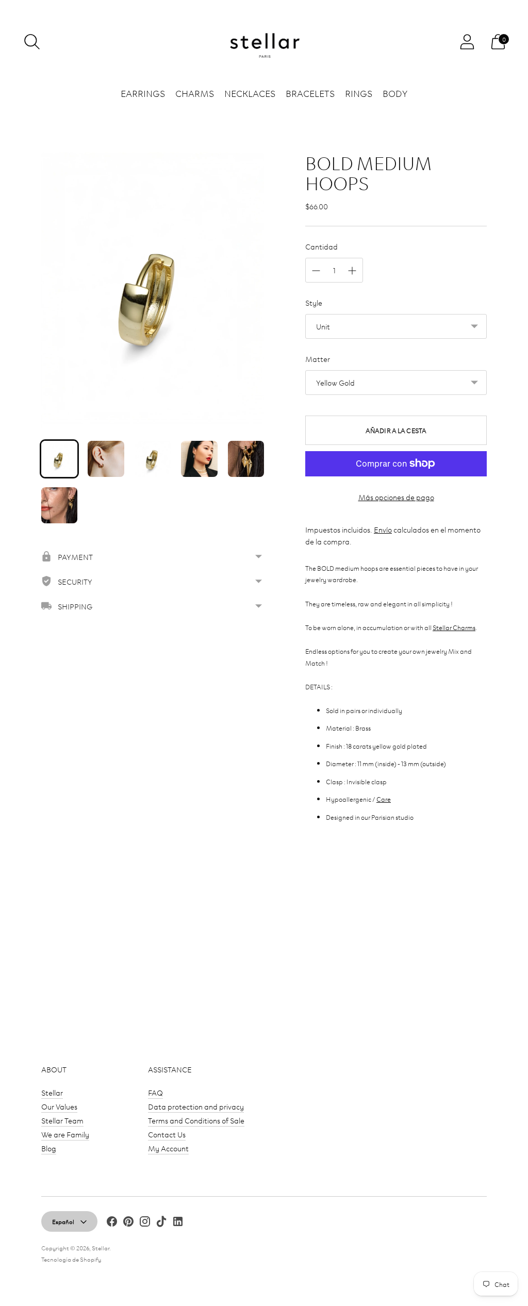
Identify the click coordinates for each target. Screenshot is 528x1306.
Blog (48, 1148)
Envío (383, 529)
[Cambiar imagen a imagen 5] (246, 459)
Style (313, 302)
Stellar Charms (454, 627)
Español (63, 1221)
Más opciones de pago (396, 496)
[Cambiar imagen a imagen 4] (199, 459)
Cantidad (321, 246)
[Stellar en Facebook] (112, 1222)
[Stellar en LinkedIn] (178, 1222)
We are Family (65, 1134)
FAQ (155, 1092)
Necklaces (249, 93)
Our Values (59, 1106)
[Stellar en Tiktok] (161, 1222)
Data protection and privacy (196, 1106)
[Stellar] (264, 42)
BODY (395, 93)
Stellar (52, 1092)
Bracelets (310, 93)
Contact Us (167, 1134)
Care (383, 798)
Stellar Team (62, 1120)
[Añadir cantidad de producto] (352, 270)
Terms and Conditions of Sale (196, 1120)
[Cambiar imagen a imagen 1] (59, 459)
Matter (317, 358)
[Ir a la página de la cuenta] (467, 41)
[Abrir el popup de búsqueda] (32, 41)
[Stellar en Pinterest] (128, 1222)
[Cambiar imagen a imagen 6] (59, 505)
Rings (358, 93)
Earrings (143, 93)
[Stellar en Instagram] (145, 1222)
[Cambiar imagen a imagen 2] (106, 459)
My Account (168, 1148)
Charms (194, 93)
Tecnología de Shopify (71, 1258)
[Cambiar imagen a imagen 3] (153, 459)
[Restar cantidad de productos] (316, 270)
